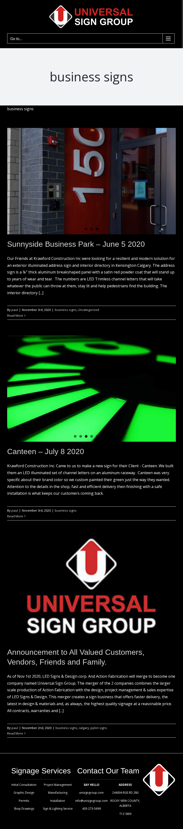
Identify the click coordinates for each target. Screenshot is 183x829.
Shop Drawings (24, 809)
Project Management (58, 785)
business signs (65, 310)
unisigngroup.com (91, 793)
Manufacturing (57, 793)
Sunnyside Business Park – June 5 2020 (76, 244)
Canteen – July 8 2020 (45, 451)
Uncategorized (88, 310)
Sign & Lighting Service (58, 809)
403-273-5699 (91, 809)
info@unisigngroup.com (91, 801)
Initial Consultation (23, 785)
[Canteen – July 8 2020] (91, 388)
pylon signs (99, 728)
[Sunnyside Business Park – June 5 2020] (91, 181)
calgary (84, 728)
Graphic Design (24, 793)
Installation (57, 801)
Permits (24, 801)
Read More (15, 315)
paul (14, 310)
